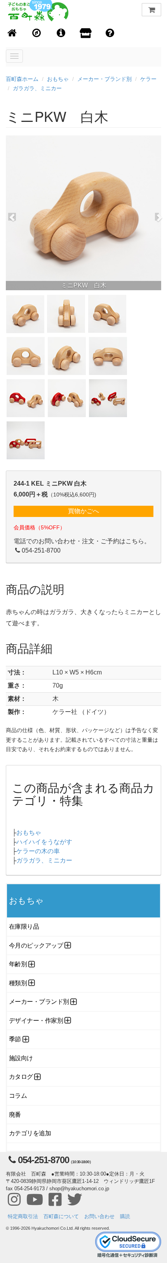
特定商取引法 (23, 1216)
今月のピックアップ (36, 945)
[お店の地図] (36, 33)
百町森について (61, 1216)
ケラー (148, 79)
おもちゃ (58, 79)
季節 (15, 1039)
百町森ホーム (22, 79)
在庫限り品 (24, 926)
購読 (125, 1216)
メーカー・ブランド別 (104, 79)
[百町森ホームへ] (12, 33)
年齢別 (18, 964)
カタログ (21, 1076)
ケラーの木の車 (38, 851)
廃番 (15, 1114)
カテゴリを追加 (30, 1133)
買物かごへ (83, 511)
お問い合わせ (99, 1216)
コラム (18, 1095)
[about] (85, 33)
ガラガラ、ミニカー (37, 88)
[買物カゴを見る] (151, 9)
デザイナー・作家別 (36, 1020)
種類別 (18, 983)
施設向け (21, 1058)
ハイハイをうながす (44, 842)
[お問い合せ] (110, 33)
